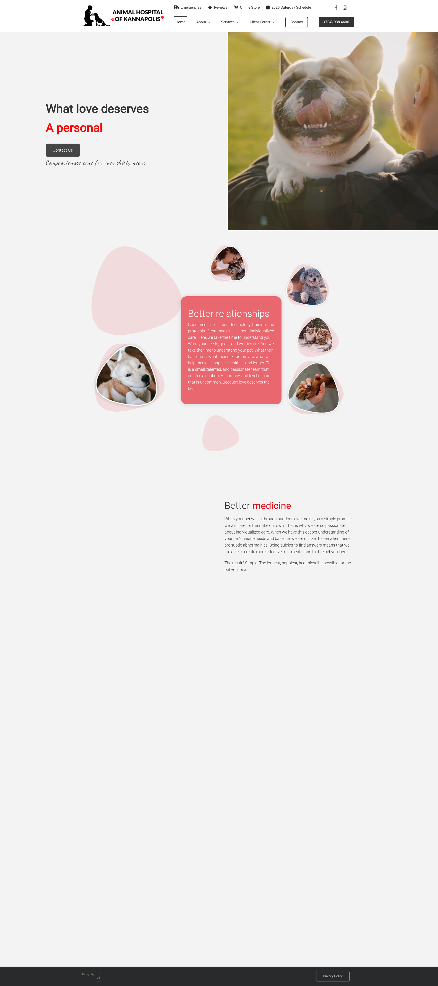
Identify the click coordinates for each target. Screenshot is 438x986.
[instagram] (345, 7)
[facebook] (336, 7)
